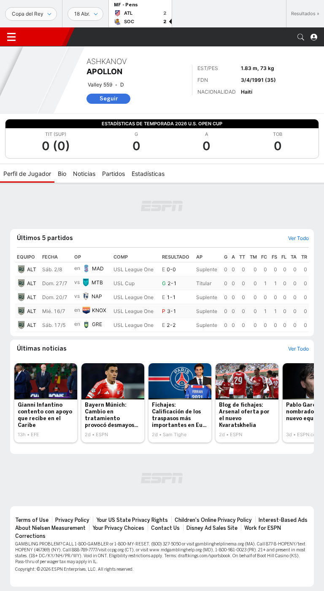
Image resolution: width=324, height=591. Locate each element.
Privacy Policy (72, 520)
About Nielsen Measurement (50, 528)
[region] (162, 292)
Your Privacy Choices (118, 528)
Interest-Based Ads (283, 520)
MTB (97, 282)
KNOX (99, 310)
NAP (97, 296)
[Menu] (11, 37)
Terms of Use (32, 520)
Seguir (109, 98)
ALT (31, 269)
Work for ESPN (262, 528)
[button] (300, 37)
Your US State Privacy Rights (132, 520)
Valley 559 (100, 84)
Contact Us (165, 528)
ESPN (44, 36)
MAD (98, 268)
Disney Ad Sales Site (212, 528)
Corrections (30, 536)
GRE (97, 324)
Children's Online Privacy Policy (213, 520)
